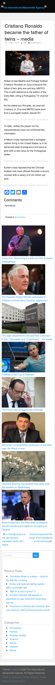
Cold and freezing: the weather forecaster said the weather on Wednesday (25, 485)
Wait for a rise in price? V (22, 591)
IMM (24, 43)
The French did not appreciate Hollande (22, 409)
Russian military (18, 635)
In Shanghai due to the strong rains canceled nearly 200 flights (13, 539)
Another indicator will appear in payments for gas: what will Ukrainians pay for (26, 598)
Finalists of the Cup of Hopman (18, 374)
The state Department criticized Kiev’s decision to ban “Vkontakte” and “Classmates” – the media (27, 337)
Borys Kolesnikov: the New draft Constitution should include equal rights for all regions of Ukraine (25, 526)
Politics (13, 631)
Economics (36, 43)
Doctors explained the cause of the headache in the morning (40, 537)
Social (13, 643)
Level (14, 669)
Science (14, 639)
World (13, 650)
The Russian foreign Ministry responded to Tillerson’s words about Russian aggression (24, 298)
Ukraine (14, 646)
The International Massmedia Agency (23, 7)
